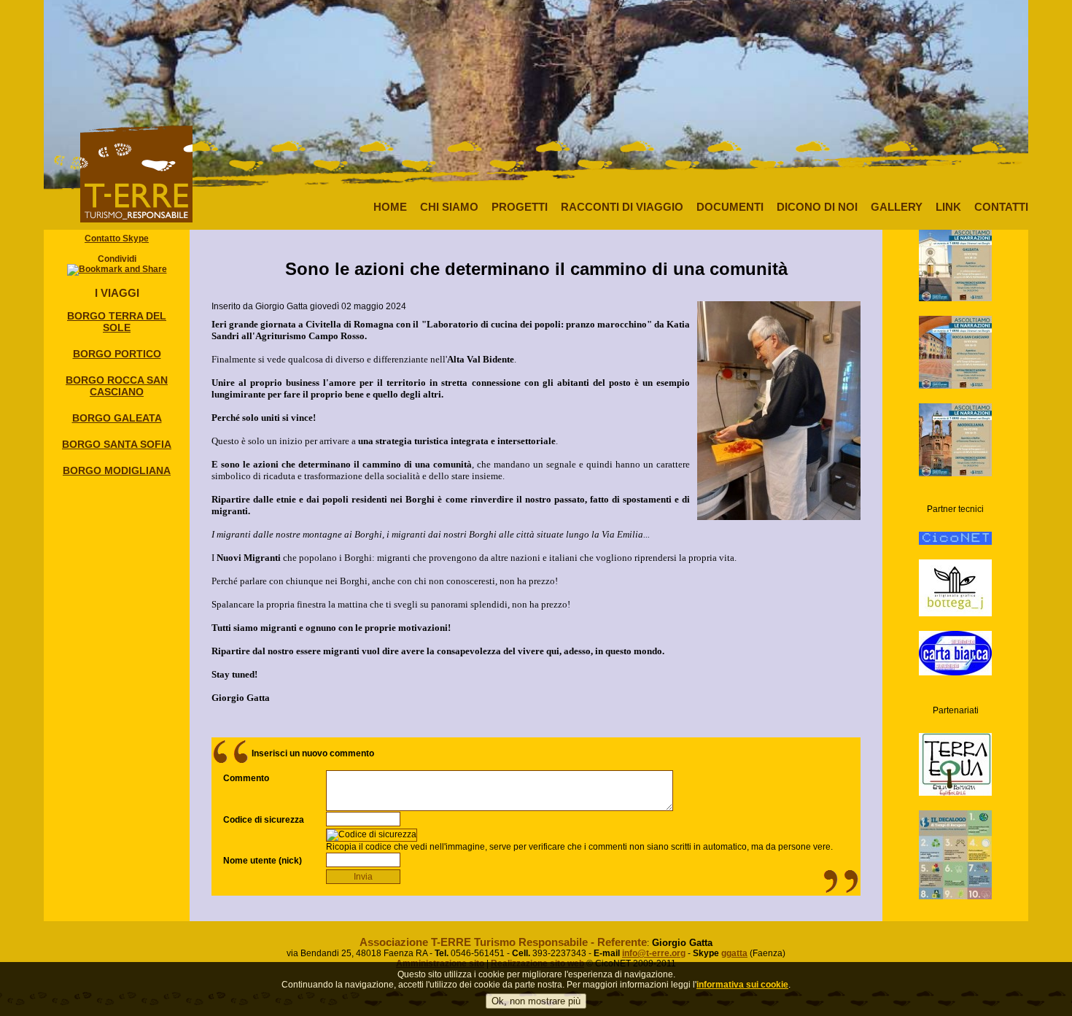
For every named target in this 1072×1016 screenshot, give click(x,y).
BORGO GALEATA (117, 418)
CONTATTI (1001, 207)
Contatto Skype (117, 238)
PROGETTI (520, 207)
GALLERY (897, 207)
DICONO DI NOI (817, 207)
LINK (948, 207)
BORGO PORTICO (117, 354)
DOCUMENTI (730, 207)
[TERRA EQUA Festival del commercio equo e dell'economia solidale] (955, 752)
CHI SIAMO (449, 207)
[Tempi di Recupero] (955, 849)
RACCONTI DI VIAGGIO (622, 207)
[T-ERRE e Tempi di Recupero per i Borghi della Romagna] (955, 252)
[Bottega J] (955, 575)
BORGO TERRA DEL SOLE (116, 321)
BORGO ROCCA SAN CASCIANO (117, 386)
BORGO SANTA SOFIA (116, 444)
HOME (390, 207)
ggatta (734, 953)
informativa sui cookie (742, 985)
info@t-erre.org (653, 953)
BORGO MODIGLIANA (117, 470)
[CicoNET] (955, 526)
